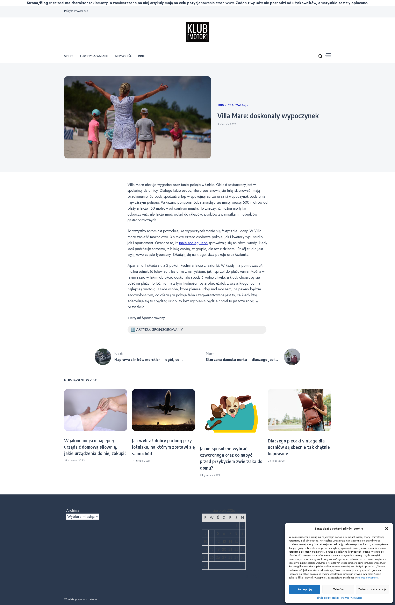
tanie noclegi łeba (193, 243)
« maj (252, 575)
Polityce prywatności (367, 578)
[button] (387, 528)
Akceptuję (305, 589)
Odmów (338, 589)
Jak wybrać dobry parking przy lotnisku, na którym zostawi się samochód (163, 447)
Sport (68, 56)
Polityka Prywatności (351, 598)
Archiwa (72, 510)
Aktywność (123, 56)
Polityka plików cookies (327, 598)
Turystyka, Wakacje (94, 56)
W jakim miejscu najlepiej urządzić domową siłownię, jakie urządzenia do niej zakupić (95, 447)
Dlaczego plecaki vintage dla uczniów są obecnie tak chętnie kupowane (299, 447)
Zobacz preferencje (372, 589)
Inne (141, 56)
